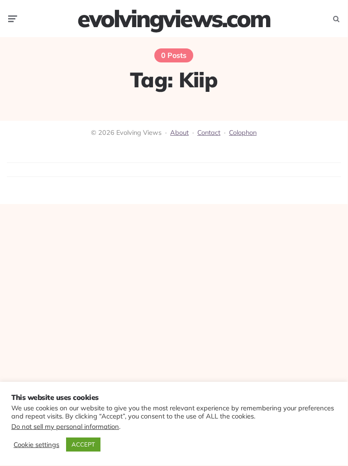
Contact (208, 132)
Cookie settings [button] (36, 445)
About (179, 132)
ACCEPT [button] (83, 444)
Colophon (243, 132)
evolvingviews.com (173, 19)
